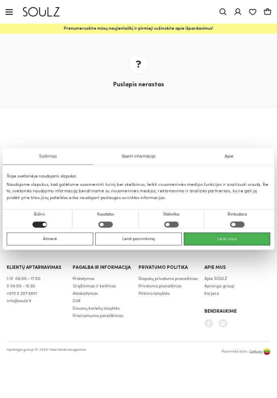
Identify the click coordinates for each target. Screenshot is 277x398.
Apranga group (219, 286)
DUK (77, 301)
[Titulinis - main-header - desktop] (46, 12)
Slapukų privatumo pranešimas (168, 279)
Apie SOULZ (215, 279)
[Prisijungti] (238, 12)
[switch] (105, 224)
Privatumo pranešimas (159, 286)
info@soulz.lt (19, 301)
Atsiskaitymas (85, 294)
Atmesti (50, 239)
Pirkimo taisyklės (154, 294)
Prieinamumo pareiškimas (98, 316)
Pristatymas (83, 279)
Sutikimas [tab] (48, 156)
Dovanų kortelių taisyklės (96, 309)
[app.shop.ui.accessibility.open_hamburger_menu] (9, 11)
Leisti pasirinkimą (138, 239)
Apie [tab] (229, 156)
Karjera (211, 294)
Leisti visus (227, 239)
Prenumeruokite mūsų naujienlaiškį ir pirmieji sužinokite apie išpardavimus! (138, 29)
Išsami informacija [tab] (139, 156)
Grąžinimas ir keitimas (94, 286)
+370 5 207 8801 (22, 294)
